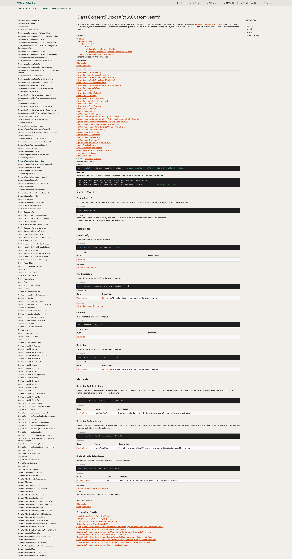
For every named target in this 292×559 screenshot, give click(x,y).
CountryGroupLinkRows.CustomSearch (33, 552)
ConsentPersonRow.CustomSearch (31, 126)
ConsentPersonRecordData (28, 116)
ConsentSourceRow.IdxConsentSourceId (34, 193)
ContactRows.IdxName (27, 371)
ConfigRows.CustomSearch (29, 30)
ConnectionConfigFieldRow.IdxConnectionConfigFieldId (37, 99)
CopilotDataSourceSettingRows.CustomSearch (36, 447)
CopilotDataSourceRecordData (30, 403)
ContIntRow (22, 269)
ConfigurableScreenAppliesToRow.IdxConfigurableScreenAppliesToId (37, 47)
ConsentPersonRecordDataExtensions (33, 119)
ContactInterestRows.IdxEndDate (31, 317)
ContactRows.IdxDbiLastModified (31, 352)
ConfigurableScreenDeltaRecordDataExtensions (36, 61)
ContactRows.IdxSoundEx (28, 387)
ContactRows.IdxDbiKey (27, 349)
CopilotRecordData (25, 450)
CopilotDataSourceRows (27, 419)
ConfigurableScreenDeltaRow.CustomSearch (35, 67)
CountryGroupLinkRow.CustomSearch (32, 543)
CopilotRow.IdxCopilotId (27, 463)
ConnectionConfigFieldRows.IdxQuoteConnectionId (38, 113)
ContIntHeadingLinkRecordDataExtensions (34, 237)
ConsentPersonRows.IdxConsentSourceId (34, 142)
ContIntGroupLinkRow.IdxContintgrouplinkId (35, 218)
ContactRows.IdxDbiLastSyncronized (32, 355)
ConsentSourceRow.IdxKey (28, 196)
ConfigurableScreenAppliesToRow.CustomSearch (37, 42)
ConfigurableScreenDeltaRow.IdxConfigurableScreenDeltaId (38, 71)
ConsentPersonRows (26, 135)
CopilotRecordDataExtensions (29, 453)
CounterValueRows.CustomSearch (31, 495)
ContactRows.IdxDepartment (29, 362)
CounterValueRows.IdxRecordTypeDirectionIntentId (38, 523)
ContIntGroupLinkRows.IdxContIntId (32, 228)
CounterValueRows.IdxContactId (30, 498)
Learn (179, 3)
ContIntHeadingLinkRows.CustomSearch (34, 253)
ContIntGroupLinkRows (27, 222)
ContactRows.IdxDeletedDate (30, 359)
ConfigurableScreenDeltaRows (30, 76)
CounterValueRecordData (28, 476)
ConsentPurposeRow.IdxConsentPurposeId (35, 164)
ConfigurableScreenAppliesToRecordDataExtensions (38, 36)
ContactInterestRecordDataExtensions (33, 295)
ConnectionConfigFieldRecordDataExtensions (35, 89)
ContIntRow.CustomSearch (28, 273)
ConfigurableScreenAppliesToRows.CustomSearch (37, 54)
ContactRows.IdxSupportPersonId (31, 394)
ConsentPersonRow (26, 123)
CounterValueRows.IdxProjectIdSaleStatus (34, 514)
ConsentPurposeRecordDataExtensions (33, 155)
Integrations (194, 3)
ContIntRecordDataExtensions (30, 266)
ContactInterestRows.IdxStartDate (31, 320)
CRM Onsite (229, 3)
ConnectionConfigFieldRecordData (31, 85)
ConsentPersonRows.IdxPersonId (31, 148)
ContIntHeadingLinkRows (28, 250)
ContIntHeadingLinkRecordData (30, 234)
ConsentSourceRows (26, 199)
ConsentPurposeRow (26, 158)
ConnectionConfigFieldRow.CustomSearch (34, 95)
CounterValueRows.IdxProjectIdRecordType (35, 511)
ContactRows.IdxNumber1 (28, 378)
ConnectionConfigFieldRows (29, 104)
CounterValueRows (25, 492)
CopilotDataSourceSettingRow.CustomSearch (36, 435)
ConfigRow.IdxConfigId (27, 23)
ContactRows (23, 339)
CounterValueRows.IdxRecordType (31, 517)
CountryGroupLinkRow (27, 539)
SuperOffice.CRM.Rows (26, 8)
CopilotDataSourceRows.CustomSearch (33, 422)
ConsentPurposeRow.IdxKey (29, 167)
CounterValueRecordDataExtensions (32, 479)
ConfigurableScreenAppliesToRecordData (34, 33)
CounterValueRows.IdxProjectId (30, 508)
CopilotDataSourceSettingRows (30, 444)
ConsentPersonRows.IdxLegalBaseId (32, 145)
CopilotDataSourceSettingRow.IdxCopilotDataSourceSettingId (36, 439)
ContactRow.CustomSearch (29, 333)
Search (267, 3)
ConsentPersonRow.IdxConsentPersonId (34, 129)
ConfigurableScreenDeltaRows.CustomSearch (36, 79)
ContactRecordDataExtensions (30, 327)
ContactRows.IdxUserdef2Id (29, 397)
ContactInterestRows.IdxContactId (32, 314)
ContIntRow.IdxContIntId (28, 276)
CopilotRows (23, 466)
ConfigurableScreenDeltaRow (29, 64)
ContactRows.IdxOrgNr (27, 384)
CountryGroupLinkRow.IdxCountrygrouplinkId (35, 546)
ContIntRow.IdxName (26, 279)
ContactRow (23, 330)
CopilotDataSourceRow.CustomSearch (33, 413)
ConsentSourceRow (26, 186)
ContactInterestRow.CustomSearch (32, 301)
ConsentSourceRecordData (28, 180)
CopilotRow (22, 457)
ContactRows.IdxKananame (29, 365)
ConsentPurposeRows (26, 174)
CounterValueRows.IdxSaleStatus (31, 527)
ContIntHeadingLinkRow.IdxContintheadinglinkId (36, 247)
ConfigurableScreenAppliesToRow (31, 39)
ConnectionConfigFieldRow (28, 92)
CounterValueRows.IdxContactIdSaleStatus (35, 504)
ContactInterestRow (26, 298)
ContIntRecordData (25, 263)
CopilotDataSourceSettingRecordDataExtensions (37, 429)
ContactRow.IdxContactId (28, 336)
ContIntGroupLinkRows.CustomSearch (33, 225)
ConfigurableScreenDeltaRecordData (32, 58)
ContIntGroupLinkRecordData (29, 206)
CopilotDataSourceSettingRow (30, 432)
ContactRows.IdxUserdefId (28, 400)
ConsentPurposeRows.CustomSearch (32, 177)
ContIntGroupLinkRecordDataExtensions (33, 209)
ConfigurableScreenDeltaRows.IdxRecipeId (35, 82)
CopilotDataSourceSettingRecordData (33, 426)
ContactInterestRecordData (29, 292)
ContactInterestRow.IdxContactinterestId (34, 304)
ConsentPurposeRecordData (29, 151)
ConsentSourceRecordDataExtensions (33, 183)
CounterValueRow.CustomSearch (31, 485)
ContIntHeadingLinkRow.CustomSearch (33, 244)
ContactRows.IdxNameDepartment (32, 375)
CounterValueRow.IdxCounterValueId (32, 488)
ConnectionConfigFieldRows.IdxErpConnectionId (37, 110)
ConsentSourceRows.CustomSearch (32, 202)
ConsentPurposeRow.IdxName (30, 170)
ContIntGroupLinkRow (26, 212)
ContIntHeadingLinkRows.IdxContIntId (33, 257)
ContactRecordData (26, 324)
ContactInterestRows (26, 308)
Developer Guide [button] (248, 3)
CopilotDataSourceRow (27, 410)
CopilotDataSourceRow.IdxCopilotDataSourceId (36, 416)
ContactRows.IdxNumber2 (28, 381)
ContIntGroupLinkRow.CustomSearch (32, 215)
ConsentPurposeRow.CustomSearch (55, 8)
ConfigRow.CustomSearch (28, 20)
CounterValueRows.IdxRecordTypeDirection (35, 520)
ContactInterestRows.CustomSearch (32, 311)
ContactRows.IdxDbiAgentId (29, 346)
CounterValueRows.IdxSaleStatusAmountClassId (37, 530)
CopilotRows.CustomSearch (29, 469)
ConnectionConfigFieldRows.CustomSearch (35, 107)
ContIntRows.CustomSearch (29, 285)
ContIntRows (23, 282)
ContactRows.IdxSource (27, 390)
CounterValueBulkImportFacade (30, 472)
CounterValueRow (25, 482)
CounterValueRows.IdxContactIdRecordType (35, 501)
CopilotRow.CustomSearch (28, 460)
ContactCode (23, 288)
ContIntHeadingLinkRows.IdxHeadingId (33, 260)
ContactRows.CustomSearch (29, 343)
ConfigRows (23, 27)
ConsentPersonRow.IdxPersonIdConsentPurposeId (37, 132)
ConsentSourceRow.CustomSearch (32, 190)
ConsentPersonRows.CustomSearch (32, 139)
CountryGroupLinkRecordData (29, 533)
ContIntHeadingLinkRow (27, 241)
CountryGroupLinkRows (27, 549)
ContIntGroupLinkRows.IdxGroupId (31, 231)
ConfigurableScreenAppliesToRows (31, 51)
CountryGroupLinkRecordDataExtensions (34, 536)
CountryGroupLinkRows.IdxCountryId (32, 555)
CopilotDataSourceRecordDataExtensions (34, 406)
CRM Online (212, 3)
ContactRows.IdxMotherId (28, 368)
